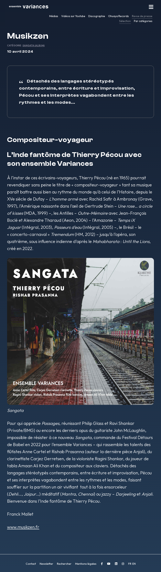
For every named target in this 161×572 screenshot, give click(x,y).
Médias (53, 16)
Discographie (96, 16)
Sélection (125, 21)
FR (130, 564)
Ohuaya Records (118, 16)
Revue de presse (142, 16)
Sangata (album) (34, 45)
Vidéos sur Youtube (73, 16)
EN (134, 564)
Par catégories (143, 21)
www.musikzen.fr (23, 527)
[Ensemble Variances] (28, 7)
